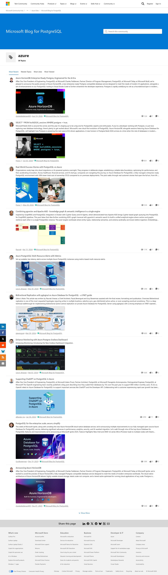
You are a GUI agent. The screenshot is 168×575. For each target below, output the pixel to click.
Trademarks (109, 571)
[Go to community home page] (8, 4)
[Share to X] (92, 523)
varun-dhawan (21, 289)
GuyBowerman (21, 461)
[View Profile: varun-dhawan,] (11, 257)
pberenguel (20, 333)
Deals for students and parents (69, 560)
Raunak (18, 249)
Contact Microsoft (67, 571)
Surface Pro (11, 536)
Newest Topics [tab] (26, 71)
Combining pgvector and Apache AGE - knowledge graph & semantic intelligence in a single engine (58, 211)
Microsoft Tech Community (118, 552)
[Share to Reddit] (96, 523)
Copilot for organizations (15, 548)
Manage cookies (87, 571)
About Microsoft (140, 540)
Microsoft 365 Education (67, 548)
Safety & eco (119, 571)
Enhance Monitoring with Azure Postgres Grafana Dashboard (42, 339)
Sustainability (140, 564)
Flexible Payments (40, 564)
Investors (138, 552)
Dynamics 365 (88, 544)
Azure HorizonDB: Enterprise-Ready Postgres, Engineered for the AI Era (46, 78)
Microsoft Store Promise (42, 560)
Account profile (39, 536)
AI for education (65, 564)
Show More (85, 513)
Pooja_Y (19, 160)
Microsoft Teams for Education (69, 544)
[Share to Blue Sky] (100, 523)
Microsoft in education (67, 536)
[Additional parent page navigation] (27, 10)
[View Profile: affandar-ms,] (11, 380)
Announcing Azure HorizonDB (28, 468)
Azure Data (35, 10)
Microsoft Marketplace (117, 556)
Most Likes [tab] (38, 71)
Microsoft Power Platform (91, 552)
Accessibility (139, 560)
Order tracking (39, 552)
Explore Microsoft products (16, 560)
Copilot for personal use (15, 552)
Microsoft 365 (88, 548)
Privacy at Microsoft (142, 548)
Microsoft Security (89, 540)
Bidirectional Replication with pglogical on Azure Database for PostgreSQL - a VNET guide (54, 295)
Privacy (78, 571)
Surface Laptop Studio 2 (15, 544)
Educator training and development (70, 556)
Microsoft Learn (115, 544)
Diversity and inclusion (142, 556)
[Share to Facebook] (88, 523)
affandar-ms (20, 417)
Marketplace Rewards (117, 560)
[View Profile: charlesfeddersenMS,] (11, 79)
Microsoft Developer (117, 540)
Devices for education (66, 540)
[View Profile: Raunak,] (11, 213)
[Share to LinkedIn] (84, 523)
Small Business (88, 564)
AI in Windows (12, 556)
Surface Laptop (12, 540)
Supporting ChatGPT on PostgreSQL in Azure (35, 379)
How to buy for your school (68, 552)
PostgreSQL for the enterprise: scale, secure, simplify (38, 423)
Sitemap (56, 571)
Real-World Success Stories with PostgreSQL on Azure (39, 167)
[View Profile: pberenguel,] (11, 297)
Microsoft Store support (42, 544)
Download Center (40, 540)
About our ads (139, 571)
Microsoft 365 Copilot (90, 560)
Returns (37, 548)
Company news (140, 544)
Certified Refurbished (41, 556)
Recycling (129, 571)
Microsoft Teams (89, 556)
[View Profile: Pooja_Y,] (11, 124)
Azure (112, 536)
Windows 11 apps (13, 564)
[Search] (142, 3)
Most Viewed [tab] (49, 71)
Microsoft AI (87, 536)
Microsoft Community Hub (14, 10)
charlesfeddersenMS (23, 116)
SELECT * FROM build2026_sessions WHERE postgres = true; (41, 122)
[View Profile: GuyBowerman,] (11, 425)
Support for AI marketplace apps (120, 548)
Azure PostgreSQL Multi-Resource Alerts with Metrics (38, 256)
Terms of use (99, 571)
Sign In (158, 3)
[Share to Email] (108, 523)
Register (150, 3)
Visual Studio (115, 564)
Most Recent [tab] (13, 71)
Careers (138, 536)
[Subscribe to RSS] (104, 523)
